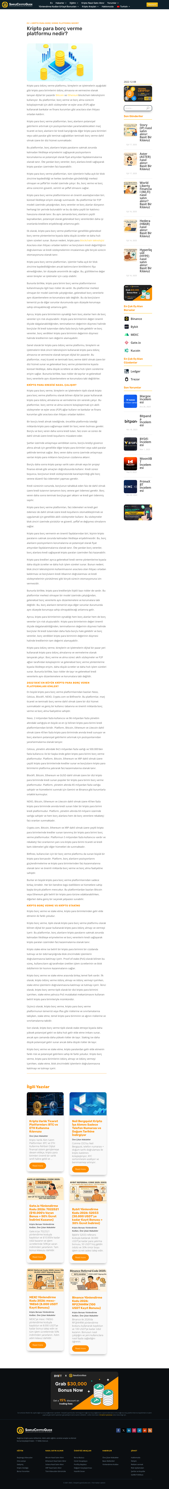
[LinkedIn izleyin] (129, 1430)
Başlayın (152, 4)
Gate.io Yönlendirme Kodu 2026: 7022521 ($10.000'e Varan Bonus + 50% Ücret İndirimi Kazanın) (44, 1212)
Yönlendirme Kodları (110, 1464)
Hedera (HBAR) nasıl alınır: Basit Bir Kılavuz (146, 228)
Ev (51, 3)
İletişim (134, 1461)
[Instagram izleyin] (134, 1430)
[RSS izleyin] (150, 1430)
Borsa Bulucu (79, 1457)
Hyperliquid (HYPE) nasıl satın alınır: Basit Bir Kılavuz (146, 260)
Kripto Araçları (89, 6)
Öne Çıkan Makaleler (38, 1136)
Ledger (135, 371)
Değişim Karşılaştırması (83, 1468)
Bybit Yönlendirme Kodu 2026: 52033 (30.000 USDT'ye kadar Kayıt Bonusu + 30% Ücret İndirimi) (87, 1216)
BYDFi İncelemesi (145, 442)
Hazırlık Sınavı (79, 1471)
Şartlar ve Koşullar (138, 1471)
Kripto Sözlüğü (22, 1468)
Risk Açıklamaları (137, 1468)
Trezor (135, 379)
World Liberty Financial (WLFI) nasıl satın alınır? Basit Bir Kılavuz (146, 195)
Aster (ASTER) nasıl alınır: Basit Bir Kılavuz (146, 161)
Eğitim (73, 3)
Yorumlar (111, 3)
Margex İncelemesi (145, 399)
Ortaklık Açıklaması (105, 1415)
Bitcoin (60, 95)
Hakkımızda (108, 6)
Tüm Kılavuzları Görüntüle (55, 1471)
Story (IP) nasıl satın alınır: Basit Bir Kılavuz (146, 132)
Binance (136, 319)
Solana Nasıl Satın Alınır (54, 1464)
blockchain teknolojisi (92, 240)
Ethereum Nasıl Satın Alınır (55, 1461)
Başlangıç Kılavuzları (24, 1457)
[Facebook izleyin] (118, 1430)
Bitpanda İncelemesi (145, 420)
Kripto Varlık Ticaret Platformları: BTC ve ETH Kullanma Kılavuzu (43, 1126)
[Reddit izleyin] (145, 1430)
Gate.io (136, 343)
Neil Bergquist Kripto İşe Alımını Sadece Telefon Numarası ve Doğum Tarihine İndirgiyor (87, 1128)
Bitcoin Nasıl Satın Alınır (54, 1457)
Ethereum (73, 95)
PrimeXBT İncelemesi (145, 486)
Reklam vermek (137, 1464)
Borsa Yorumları (23, 1471)
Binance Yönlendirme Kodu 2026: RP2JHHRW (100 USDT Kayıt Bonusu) (87, 1303)
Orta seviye (21, 1461)
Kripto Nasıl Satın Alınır (92, 3)
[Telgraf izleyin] (139, 1430)
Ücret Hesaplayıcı (80, 1461)
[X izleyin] (123, 1430)
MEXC (135, 335)
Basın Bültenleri (108, 1461)
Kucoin (135, 350)
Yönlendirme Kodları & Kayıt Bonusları (57, 6)
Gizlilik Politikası (137, 1475)
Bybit (134, 327)
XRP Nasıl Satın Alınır (53, 1468)
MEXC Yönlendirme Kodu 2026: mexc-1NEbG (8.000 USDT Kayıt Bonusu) (43, 1302)
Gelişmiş (20, 1464)
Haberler (60, 3)
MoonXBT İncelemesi (146, 463)
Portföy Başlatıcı (80, 1464)
